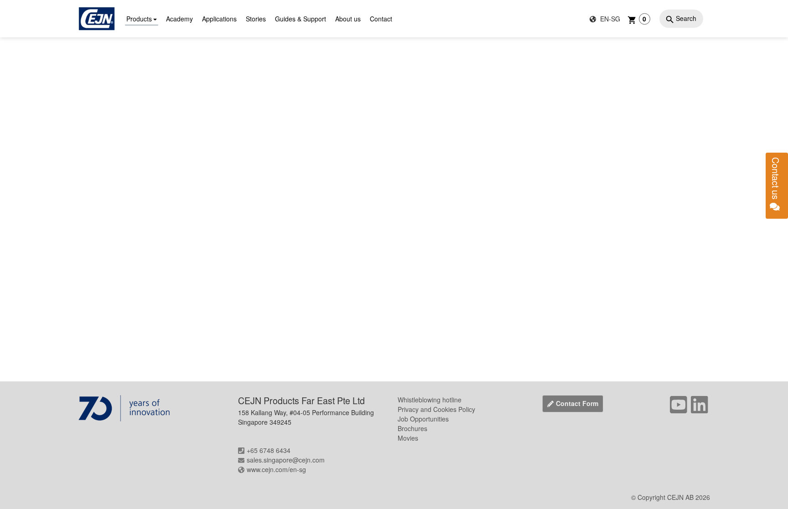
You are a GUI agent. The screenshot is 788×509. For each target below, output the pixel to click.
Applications (219, 18)
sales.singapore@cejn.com (286, 459)
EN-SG (609, 18)
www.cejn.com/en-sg (276, 469)
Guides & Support (300, 18)
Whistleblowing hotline (429, 399)
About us (348, 18)
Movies (408, 437)
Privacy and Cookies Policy (436, 409)
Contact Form (577, 403)
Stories (256, 18)
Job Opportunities (423, 418)
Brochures (412, 428)
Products (139, 18)
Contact (381, 18)
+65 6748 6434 (268, 450)
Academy (179, 18)
